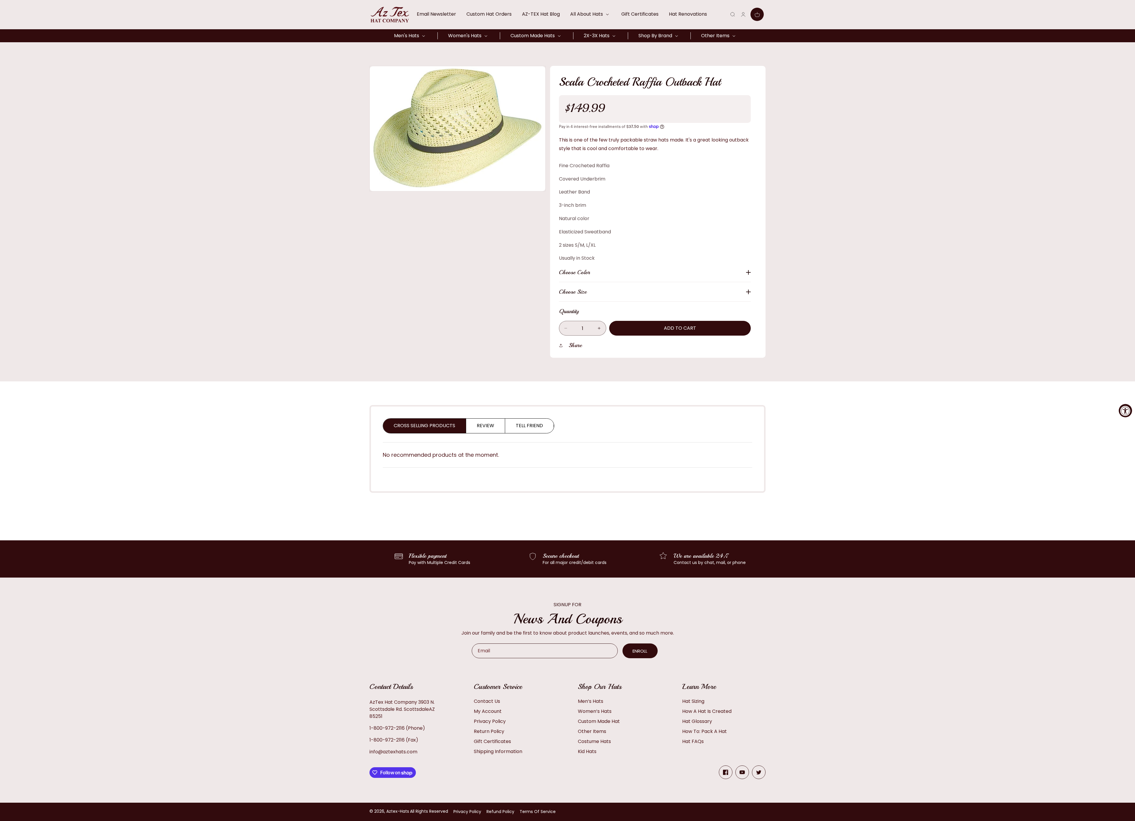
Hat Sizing (693, 701)
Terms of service (538, 812)
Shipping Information (498, 751)
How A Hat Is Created (707, 711)
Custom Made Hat (599, 721)
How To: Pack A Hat (704, 731)
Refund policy (500, 812)
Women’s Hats (595, 711)
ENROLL (640, 651)
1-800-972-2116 (387, 728)
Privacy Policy (490, 721)
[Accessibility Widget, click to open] (1125, 410)
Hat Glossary (697, 721)
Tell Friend (529, 425)
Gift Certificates (492, 741)
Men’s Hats (590, 701)
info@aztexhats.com (393, 751)
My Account (488, 711)
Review (485, 425)
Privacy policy (467, 812)
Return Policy (489, 731)
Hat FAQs (693, 741)
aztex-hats (397, 811)
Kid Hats (587, 751)
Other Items (592, 731)
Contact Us (487, 701)
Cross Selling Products (424, 425)
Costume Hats (594, 741)
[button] (590, 14)
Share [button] (575, 345)
